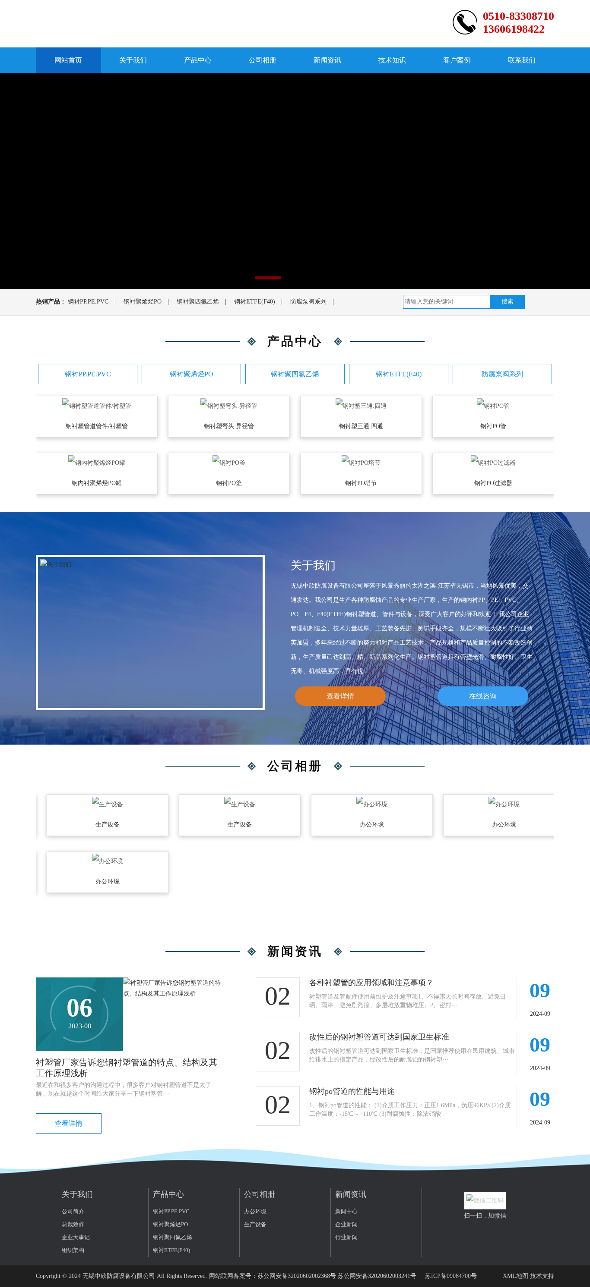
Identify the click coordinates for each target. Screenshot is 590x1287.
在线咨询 (483, 696)
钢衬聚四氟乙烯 (198, 301)
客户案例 (457, 60)
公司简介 (73, 1211)
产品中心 (198, 60)
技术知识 (392, 60)
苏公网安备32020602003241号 (377, 1276)
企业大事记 (76, 1237)
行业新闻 (346, 1237)
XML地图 (515, 1276)
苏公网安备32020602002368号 (296, 1276)
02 (278, 996)
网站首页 (68, 60)
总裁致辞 (73, 1224)
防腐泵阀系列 (308, 301)
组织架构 (73, 1250)
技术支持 (542, 1276)
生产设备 (255, 1224)
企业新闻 (346, 1224)
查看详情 (340, 696)
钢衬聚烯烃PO (143, 301)
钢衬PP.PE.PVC (88, 301)
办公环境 (255, 1211)
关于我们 (133, 60)
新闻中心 (346, 1211)
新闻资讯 (327, 60)
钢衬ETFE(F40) (254, 301)
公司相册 (262, 60)
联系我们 (522, 60)
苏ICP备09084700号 (451, 1276)
